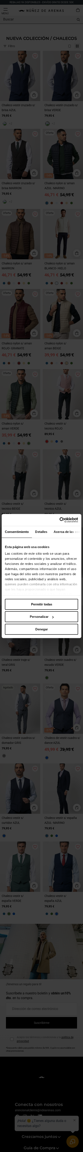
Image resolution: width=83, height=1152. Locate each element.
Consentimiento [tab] (17, 532)
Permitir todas (41, 604)
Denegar (41, 629)
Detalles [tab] (41, 532)
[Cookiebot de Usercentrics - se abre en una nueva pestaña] (59, 520)
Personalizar (39, 616)
